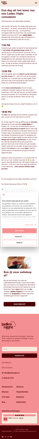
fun (31, 289)
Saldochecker (21, 402)
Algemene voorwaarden (9, 428)
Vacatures (19, 387)
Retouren (5, 392)
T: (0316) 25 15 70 (8, 378)
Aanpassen (18, 236)
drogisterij (16, 294)
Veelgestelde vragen (8, 429)
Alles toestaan (19, 230)
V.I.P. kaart (6, 397)
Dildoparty (20, 397)
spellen (13, 291)
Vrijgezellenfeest (22, 392)
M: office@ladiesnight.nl (10, 373)
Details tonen (29, 225)
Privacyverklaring (23, 428)
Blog (3, 402)
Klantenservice (7, 387)
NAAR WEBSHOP (19, 304)
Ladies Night (27, 35)
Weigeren (19, 242)
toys (17, 289)
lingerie (19, 291)
